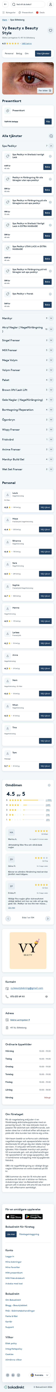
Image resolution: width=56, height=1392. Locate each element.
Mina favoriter (12, 1267)
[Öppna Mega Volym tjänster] (51, 360)
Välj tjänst (45, 507)
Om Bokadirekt (13, 1300)
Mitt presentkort (13, 1272)
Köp (48, 121)
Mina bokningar (13, 1262)
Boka (47, 167)
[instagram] (7, 1375)
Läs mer (11, 907)
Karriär (8, 1321)
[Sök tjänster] (51, 136)
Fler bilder (43, 90)
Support (9, 1327)
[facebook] (18, 1375)
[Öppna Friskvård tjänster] (51, 439)
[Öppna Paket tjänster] (51, 380)
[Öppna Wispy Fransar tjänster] (51, 429)
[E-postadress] (29, 988)
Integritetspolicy (13, 1349)
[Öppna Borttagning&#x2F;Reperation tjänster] (51, 409)
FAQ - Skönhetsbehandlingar (20, 1310)
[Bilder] (28, 950)
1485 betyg (27, 43)
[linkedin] (13, 1375)
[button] (28, 116)
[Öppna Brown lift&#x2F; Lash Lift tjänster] (51, 390)
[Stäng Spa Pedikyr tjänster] (51, 146)
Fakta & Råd (11, 1316)
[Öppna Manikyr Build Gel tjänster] (51, 459)
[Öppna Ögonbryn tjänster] (51, 419)
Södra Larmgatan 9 (20, 1020)
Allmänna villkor (13, 1359)
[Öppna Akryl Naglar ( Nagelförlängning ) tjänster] (51, 329)
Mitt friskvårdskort (14, 1278)
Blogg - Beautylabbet (16, 1305)
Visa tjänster (43, 53)
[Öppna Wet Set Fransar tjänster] (51, 469)
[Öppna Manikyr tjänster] (51, 318)
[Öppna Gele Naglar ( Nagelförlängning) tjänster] (51, 400)
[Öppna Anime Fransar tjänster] (51, 449)
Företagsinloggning (29, 1234)
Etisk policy (11, 1343)
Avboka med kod (14, 1283)
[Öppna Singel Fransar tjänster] (51, 340)
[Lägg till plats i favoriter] (50, 30)
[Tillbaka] (5, 4)
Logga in (9, 1256)
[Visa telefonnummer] (46, 996)
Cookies (9, 1354)
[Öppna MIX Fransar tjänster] (51, 350)
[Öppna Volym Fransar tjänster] (51, 370)
